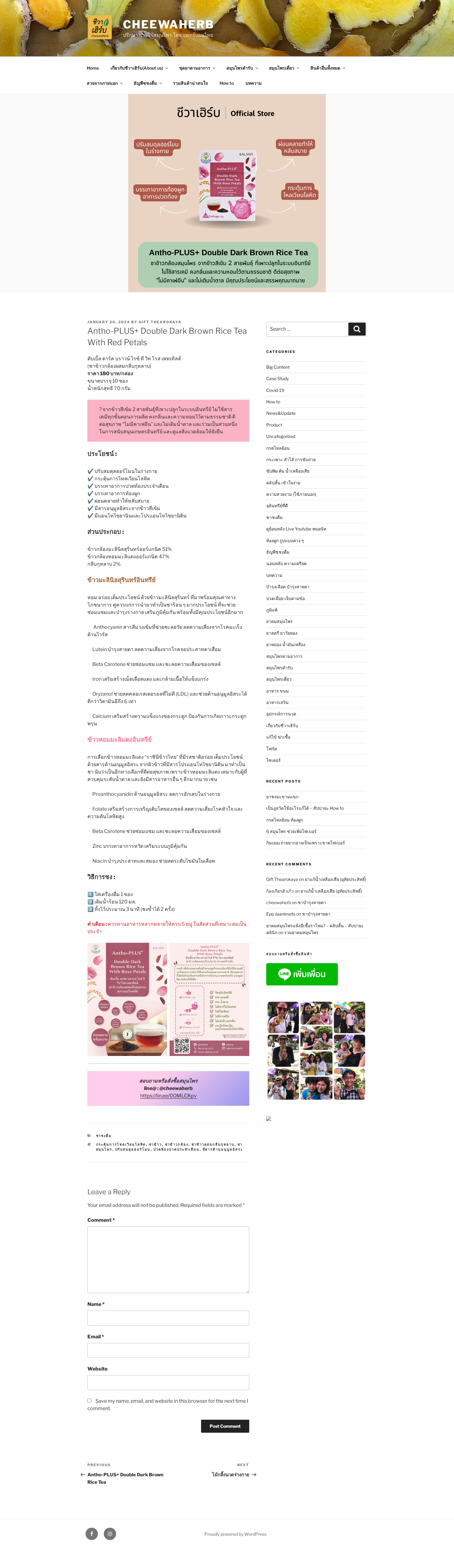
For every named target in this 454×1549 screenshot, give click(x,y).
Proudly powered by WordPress (235, 1534)
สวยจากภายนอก (102, 83)
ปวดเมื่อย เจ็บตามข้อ (285, 598)
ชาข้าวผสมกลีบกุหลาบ (213, 1144)
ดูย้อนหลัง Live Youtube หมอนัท (296, 528)
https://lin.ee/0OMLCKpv (168, 1096)
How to (227, 83)
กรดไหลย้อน (278, 448)
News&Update (281, 413)
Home (93, 68)
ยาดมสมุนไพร (279, 621)
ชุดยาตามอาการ (194, 68)
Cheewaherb (168, 24)
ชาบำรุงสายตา (312, 902)
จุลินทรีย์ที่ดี (277, 505)
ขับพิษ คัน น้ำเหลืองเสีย (287, 471)
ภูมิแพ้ (271, 609)
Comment (101, 1220)
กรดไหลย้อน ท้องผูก (284, 819)
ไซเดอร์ (273, 760)
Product (274, 424)
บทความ (254, 83)
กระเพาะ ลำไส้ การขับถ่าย (291, 459)
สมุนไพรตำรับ (239, 68)
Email (95, 1337)
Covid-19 (275, 390)
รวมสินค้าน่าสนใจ (190, 83)
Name (96, 1304)
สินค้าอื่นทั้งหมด (325, 68)
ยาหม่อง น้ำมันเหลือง (285, 644)
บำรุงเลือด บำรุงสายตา (287, 586)
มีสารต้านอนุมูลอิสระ (223, 1149)
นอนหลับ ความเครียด (286, 563)
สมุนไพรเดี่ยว (281, 68)
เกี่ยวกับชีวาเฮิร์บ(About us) (137, 68)
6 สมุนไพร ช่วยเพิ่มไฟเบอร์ (291, 831)
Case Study (277, 378)
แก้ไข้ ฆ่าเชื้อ (278, 737)
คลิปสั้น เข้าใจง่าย (283, 482)
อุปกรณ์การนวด (281, 713)
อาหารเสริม (277, 702)
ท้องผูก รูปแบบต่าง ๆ (285, 540)
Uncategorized (280, 436)
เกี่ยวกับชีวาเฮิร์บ (282, 725)
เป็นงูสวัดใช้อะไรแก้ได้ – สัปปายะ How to (305, 808)
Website (97, 1369)
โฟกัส (271, 748)
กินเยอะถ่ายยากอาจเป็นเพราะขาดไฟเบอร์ (305, 842)
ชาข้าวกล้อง (177, 1144)
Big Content (278, 367)
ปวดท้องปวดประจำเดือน (176, 1149)
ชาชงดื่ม (104, 1136)
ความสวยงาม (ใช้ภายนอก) (291, 494)
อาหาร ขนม (277, 690)
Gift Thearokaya (160, 322)
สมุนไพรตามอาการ (284, 656)
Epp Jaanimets (280, 913)
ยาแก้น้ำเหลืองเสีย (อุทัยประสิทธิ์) (335, 879)
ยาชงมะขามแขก (282, 796)
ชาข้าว (155, 1144)
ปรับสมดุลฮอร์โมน (133, 1149)
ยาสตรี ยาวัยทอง (281, 633)
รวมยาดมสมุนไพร (301, 932)
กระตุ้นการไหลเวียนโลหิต (121, 1144)
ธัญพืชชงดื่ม (145, 83)
